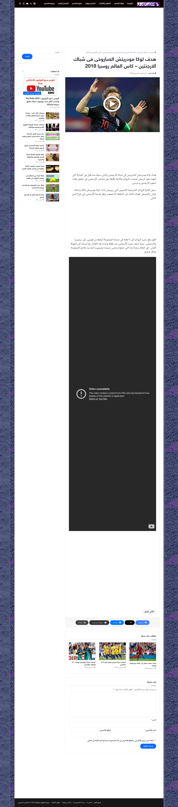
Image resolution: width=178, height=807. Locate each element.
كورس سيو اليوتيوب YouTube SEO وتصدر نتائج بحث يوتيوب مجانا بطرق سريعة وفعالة (42, 101)
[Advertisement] (89, 27)
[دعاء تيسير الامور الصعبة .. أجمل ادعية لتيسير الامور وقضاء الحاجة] (52, 136)
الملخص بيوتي (90, 3)
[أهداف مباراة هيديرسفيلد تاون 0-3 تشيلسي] (112, 651)
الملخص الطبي (63, 3)
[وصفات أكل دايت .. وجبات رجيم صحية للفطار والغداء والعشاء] (52, 116)
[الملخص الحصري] (148, 4)
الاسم (153, 720)
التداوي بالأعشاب (105, 3)
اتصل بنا (89, 802)
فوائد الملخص (119, 3)
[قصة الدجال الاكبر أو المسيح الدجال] (52, 197)
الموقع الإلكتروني (105, 730)
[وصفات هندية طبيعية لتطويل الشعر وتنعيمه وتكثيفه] (52, 127)
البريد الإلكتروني (150, 730)
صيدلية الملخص (49, 3)
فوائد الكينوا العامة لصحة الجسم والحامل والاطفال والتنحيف (35, 157)
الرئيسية (130, 3)
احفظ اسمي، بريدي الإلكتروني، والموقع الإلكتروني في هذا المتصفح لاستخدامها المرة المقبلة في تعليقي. (120, 740)
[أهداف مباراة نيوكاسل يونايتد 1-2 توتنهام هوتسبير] (82, 651)
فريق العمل (97, 802)
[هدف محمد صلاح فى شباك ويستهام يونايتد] (142, 651)
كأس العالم (149, 612)
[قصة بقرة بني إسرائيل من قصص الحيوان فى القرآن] (52, 178)
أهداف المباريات (142, 52)
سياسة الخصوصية (79, 802)
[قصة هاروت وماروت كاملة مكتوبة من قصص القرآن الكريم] (52, 169)
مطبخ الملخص (77, 3)
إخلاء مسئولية (66, 802)
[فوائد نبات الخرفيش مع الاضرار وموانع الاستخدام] (52, 188)
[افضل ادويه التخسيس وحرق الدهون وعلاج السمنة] (52, 147)
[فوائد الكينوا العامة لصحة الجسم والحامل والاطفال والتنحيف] (52, 157)
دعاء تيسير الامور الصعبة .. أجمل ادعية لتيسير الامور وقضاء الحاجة (33, 136)
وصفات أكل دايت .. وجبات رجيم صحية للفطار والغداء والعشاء (34, 115)
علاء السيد (151, 73)
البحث (57, 52)
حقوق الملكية (55, 802)
